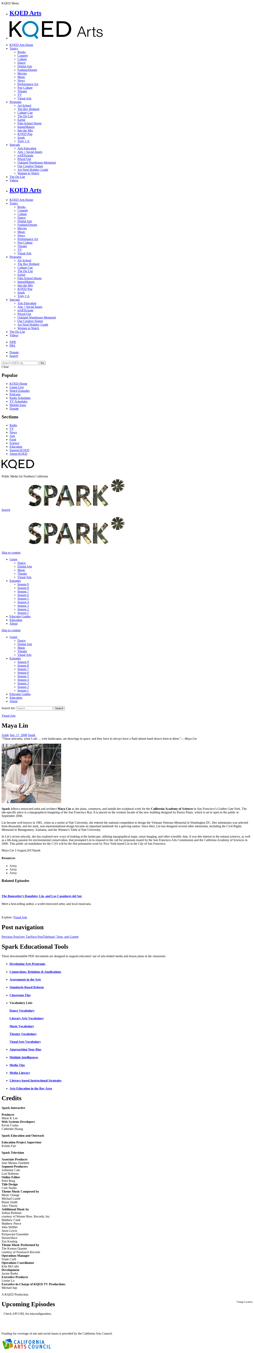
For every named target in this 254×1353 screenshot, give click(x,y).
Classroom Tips (20, 995)
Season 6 (23, 595)
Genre (13, 559)
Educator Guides (20, 616)
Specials (15, 144)
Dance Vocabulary (22, 1010)
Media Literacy (20, 1072)
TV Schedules (18, 401)
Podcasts (15, 394)
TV (19, 94)
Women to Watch (28, 173)
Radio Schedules (20, 398)
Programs (15, 102)
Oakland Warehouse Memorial (36, 162)
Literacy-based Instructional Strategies (36, 1080)
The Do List (25, 116)
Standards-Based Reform (27, 987)
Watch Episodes (20, 390)
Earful (21, 119)
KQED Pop (24, 134)
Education (16, 446)
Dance (21, 62)
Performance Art (27, 84)
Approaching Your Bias (25, 1049)
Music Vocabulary (22, 1026)
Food (13, 439)
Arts (12, 436)
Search (14, 356)
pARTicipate (25, 155)
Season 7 (23, 591)
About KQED (18, 453)
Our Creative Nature (30, 166)
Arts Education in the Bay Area (31, 1088)
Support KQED (19, 450)
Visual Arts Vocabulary (25, 1041)
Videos (14, 180)
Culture (22, 59)
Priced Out (24, 159)
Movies (22, 73)
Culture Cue (25, 112)
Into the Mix (25, 130)
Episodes (15, 580)
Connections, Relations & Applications (35, 971)
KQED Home (18, 383)
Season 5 (23, 598)
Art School (24, 105)
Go (42, 363)
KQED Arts (25, 12)
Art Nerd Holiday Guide (32, 169)
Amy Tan (16, 936)
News (21, 80)
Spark (21, 137)
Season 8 (23, 588)
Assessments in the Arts (25, 979)
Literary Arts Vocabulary (27, 1018)
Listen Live (17, 387)
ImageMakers (26, 127)
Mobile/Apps (18, 405)
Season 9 (23, 584)
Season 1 (23, 612)
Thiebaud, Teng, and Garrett (54, 936)
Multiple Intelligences (24, 1057)
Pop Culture (25, 87)
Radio (13, 425)
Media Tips (17, 1065)
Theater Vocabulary (23, 1034)
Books (21, 52)
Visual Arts (24, 98)
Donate (14, 352)
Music (21, 77)
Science (14, 443)
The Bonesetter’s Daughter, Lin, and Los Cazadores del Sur (42, 896)
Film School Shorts (29, 123)
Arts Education (26, 148)
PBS (12, 345)
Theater (22, 91)
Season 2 (23, 609)
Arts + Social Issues (29, 152)
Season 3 (23, 605)
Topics (14, 48)
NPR (13, 342)
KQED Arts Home (21, 45)
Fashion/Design (27, 70)
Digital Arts (24, 66)
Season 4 (23, 602)
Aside (5, 735)
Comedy (22, 55)
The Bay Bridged (28, 109)
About (13, 623)
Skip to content (11, 552)
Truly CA (23, 141)
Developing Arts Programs (27, 964)
